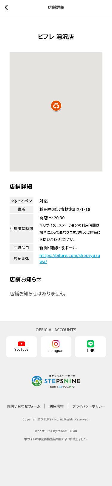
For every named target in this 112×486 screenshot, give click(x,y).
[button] (56, 105)
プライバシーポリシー (89, 405)
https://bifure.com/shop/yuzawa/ (69, 258)
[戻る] (8, 7)
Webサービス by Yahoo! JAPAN (56, 431)
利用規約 (56, 405)
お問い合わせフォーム (23, 405)
